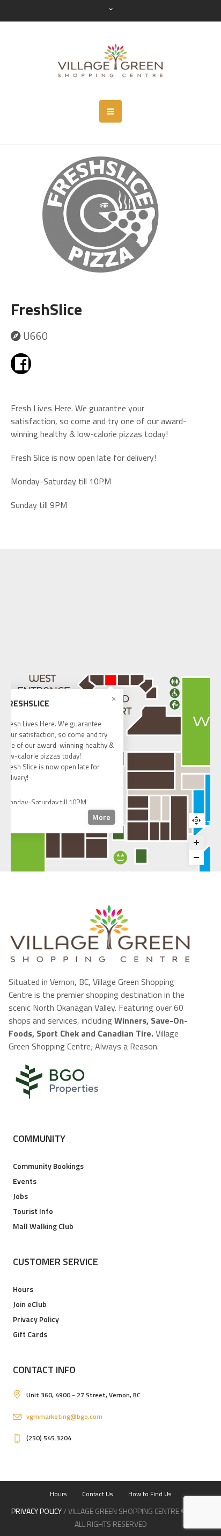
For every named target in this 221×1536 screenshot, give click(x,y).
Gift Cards (30, 1334)
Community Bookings (48, 1165)
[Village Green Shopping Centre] (110, 60)
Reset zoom (196, 822)
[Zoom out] (196, 857)
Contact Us (97, 1494)
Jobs (20, 1196)
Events (24, 1181)
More (101, 817)
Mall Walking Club (43, 1226)
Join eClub (30, 1304)
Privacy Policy (36, 1319)
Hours (23, 1289)
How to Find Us (149, 1494)
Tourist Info (33, 1211)
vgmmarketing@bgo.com (64, 1416)
